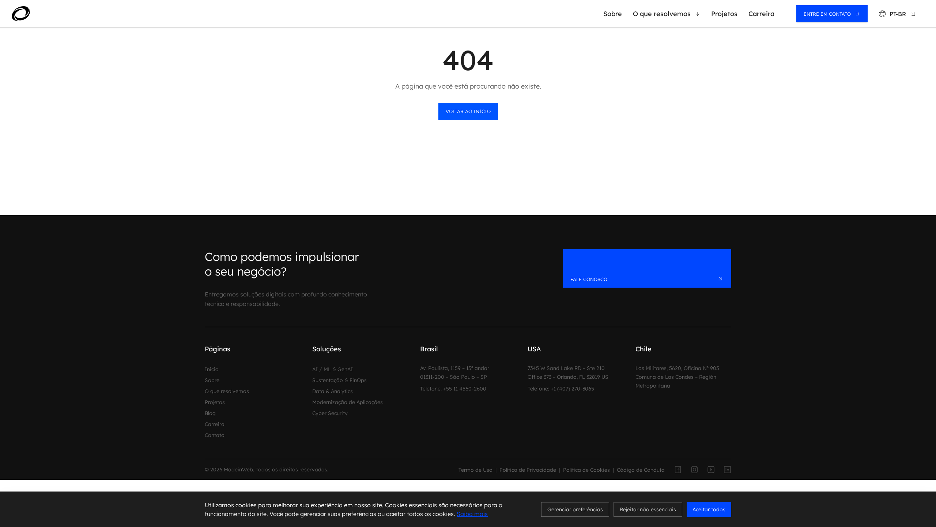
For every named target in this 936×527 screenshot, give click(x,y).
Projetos (724, 14)
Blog (210, 413)
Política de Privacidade (527, 470)
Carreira (761, 14)
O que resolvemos (662, 14)
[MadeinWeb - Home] (48, 13)
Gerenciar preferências (575, 509)
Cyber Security (330, 413)
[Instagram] (694, 469)
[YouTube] (710, 469)
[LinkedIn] (727, 469)
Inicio (212, 369)
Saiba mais (472, 513)
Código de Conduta (641, 470)
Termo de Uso (475, 470)
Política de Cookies (586, 470)
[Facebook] (677, 469)
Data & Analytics (332, 391)
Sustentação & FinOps (339, 380)
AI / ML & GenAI (332, 369)
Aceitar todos (708, 509)
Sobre (612, 14)
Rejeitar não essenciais (648, 509)
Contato (214, 435)
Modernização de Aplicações (347, 402)
